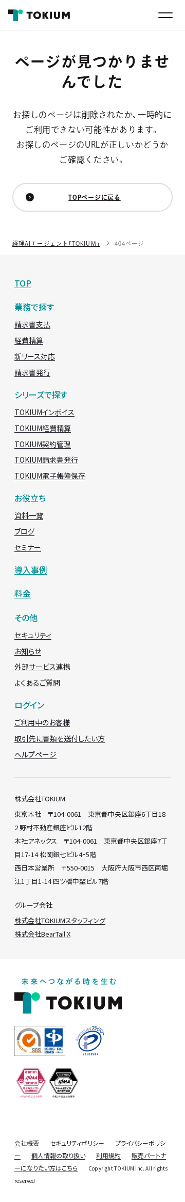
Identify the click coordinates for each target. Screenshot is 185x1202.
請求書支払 (32, 324)
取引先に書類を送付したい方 (59, 738)
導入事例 (30, 569)
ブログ (24, 531)
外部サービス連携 (42, 666)
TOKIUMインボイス (44, 412)
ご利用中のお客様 (42, 722)
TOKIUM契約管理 (42, 444)
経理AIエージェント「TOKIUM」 (56, 243)
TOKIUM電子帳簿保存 (49, 475)
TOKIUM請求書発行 (46, 459)
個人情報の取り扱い (58, 1155)
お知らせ (27, 651)
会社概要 (26, 1142)
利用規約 (108, 1155)
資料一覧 (28, 515)
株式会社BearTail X (42, 934)
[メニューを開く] (165, 15)
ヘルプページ (35, 754)
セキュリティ (32, 635)
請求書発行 (32, 372)
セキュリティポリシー (77, 1142)
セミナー (27, 547)
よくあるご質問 (37, 682)
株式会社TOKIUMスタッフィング (59, 920)
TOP (22, 283)
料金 (22, 593)
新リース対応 (34, 356)
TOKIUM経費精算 (42, 428)
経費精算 (28, 340)
